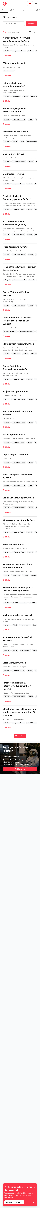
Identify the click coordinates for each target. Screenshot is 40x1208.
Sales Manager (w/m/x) (14, 544)
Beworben (29, 10)
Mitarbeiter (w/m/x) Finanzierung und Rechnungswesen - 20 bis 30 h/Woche (19, 712)
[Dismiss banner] (34, 1202)
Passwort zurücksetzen (14, 1202)
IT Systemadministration (15, 63)
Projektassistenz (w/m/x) (15, 246)
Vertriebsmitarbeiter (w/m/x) (17, 615)
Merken (8, 56)
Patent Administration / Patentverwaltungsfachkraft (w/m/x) (17, 685)
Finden (4, 10)
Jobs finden (31, 24)
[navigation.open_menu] (36, 3)
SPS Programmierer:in (14, 434)
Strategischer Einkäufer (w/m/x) (19, 520)
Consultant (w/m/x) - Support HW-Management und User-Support (17, 320)
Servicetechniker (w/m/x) (15, 131)
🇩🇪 (30, 3)
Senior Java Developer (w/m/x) (18, 497)
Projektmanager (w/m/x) (15, 391)
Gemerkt (16, 10)
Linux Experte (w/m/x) (14, 154)
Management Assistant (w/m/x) (18, 343)
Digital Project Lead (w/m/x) (17, 454)
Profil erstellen (20, 769)
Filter (34, 32)
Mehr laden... (20, 736)
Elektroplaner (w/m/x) (14, 174)
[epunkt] (5, 4)
